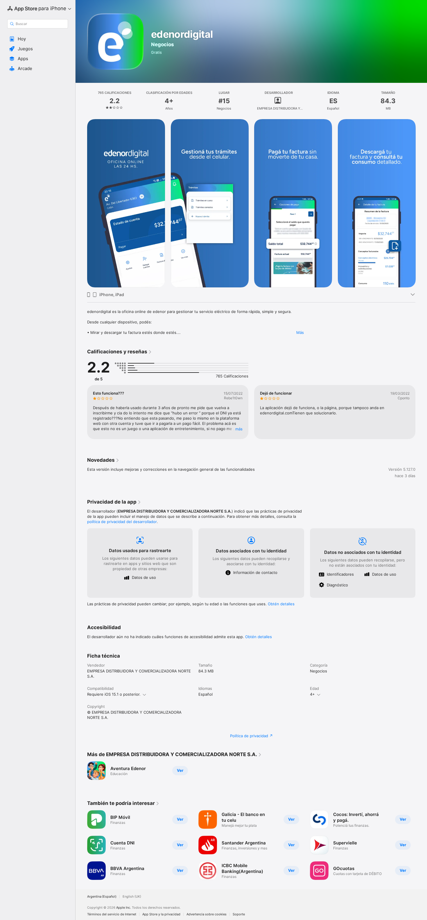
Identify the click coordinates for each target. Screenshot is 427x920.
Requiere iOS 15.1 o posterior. (114, 694)
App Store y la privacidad (161, 914)
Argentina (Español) (101, 896)
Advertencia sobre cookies (206, 914)
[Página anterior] (81, 203)
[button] (38, 39)
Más (300, 332)
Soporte (239, 914)
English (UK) (132, 896)
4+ (312, 694)
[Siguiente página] (421, 203)
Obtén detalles (281, 604)
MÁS (239, 429)
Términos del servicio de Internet (111, 914)
